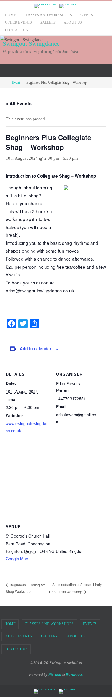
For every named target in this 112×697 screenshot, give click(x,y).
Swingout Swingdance (31, 43)
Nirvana (54, 674)
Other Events (18, 22)
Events (86, 15)
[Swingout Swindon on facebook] (45, 6)
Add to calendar (35, 348)
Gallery (48, 22)
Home (10, 15)
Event (16, 83)
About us (73, 22)
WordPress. (74, 674)
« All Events (19, 103)
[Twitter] (68, 6)
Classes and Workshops (48, 15)
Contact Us (16, 30)
